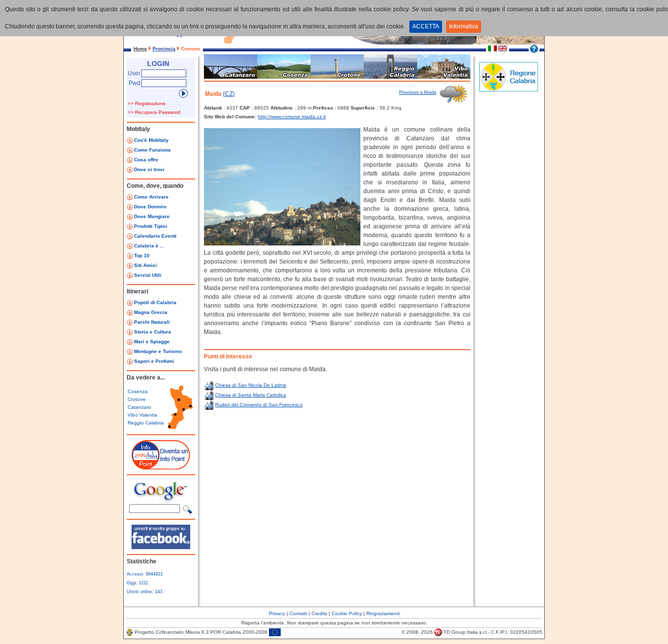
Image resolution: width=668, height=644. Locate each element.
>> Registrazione (147, 103)
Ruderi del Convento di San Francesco (259, 404)
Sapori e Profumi (154, 361)
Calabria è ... (149, 245)
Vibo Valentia (142, 415)
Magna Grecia (150, 312)
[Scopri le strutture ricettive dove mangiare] (130, 218)
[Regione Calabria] (508, 89)
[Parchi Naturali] (130, 323)
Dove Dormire (150, 206)
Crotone (137, 399)
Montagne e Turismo (158, 351)
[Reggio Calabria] (390, 76)
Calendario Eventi (155, 236)
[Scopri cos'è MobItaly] (130, 141)
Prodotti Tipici (150, 226)
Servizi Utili (147, 275)
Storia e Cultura (152, 331)
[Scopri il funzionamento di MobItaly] (130, 151)
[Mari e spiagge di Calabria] (130, 343)
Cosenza (138, 391)
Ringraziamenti (383, 613)
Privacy (277, 613)
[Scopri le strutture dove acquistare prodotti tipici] (130, 227)
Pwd (134, 83)
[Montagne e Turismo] (130, 353)
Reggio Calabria (146, 422)
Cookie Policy (347, 613)
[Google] (161, 501)
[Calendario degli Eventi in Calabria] (130, 237)
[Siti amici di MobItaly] (130, 267)
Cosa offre (146, 159)
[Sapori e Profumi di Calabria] (130, 362)
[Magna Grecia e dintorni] (130, 314)
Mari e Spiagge (152, 341)
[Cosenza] (284, 76)
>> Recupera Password (154, 112)
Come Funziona (152, 150)
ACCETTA (425, 26)
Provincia (164, 48)
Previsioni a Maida (417, 92)
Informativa (463, 26)
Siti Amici (145, 265)
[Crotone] (337, 76)
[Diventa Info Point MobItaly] (161, 467)
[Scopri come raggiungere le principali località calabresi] (130, 198)
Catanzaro (139, 407)
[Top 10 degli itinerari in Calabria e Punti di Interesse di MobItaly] (130, 257)
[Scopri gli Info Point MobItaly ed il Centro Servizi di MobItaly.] (130, 171)
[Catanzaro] (230, 76)
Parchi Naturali (152, 322)
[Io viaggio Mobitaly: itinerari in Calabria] (161, 547)
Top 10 (142, 255)
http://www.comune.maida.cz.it (292, 116)
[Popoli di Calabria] (130, 304)
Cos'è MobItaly (151, 140)
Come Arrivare (151, 197)
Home (140, 48)
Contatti (298, 613)
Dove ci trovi (149, 169)
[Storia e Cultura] (130, 333)
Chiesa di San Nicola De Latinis (250, 385)
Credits (319, 613)
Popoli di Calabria (155, 302)
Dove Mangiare (152, 216)
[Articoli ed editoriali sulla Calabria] (130, 247)
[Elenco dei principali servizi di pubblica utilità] (130, 276)
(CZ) (229, 93)
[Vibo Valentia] (443, 76)
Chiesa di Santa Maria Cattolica (250, 395)
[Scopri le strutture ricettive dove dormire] (130, 208)
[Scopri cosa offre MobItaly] (130, 161)
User (134, 73)
